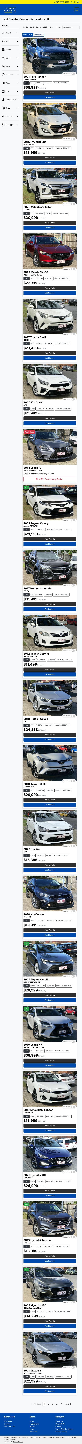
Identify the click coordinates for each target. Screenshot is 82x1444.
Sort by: (59, 27)
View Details (50, 92)
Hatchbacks (34, 1424)
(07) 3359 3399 (62, 2)
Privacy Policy (61, 1432)
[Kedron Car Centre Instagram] (78, 2)
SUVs (32, 1421)
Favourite (66, 73)
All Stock (33, 1432)
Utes (32, 1429)
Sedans (33, 1426)
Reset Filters (27, 35)
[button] (76, 10)
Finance (7, 1424)
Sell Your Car (9, 1426)
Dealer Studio (18, 1442)
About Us (59, 1421)
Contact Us (60, 1424)
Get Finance (49, 97)
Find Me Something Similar (49, 479)
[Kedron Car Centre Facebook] (75, 2)
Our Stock (8, 1421)
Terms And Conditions (64, 1429)
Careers (58, 1426)
